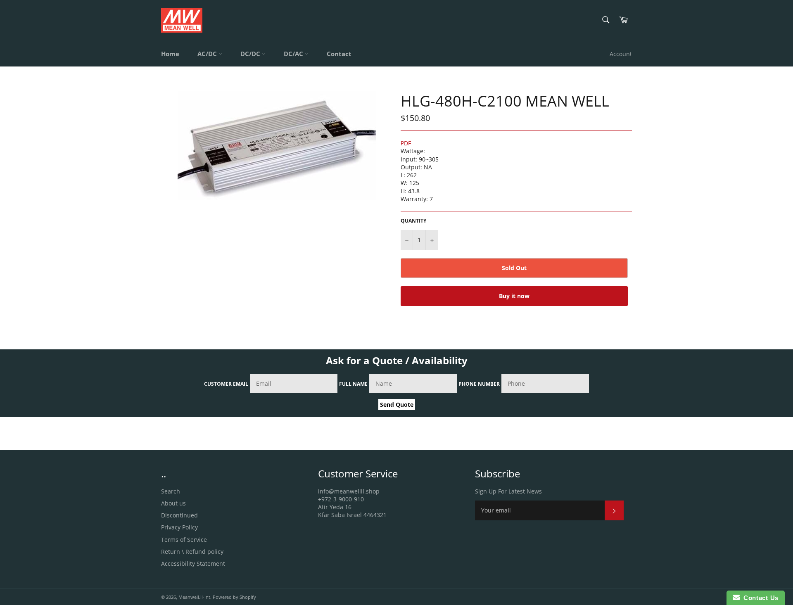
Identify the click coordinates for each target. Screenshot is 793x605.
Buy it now (514, 296)
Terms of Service (184, 539)
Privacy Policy (179, 527)
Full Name (353, 383)
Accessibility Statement (193, 563)
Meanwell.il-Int (194, 597)
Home (170, 54)
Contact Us (759, 597)
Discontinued (179, 515)
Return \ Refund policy (192, 551)
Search (170, 491)
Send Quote (396, 404)
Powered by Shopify (234, 597)
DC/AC (294, 54)
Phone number (479, 383)
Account (621, 54)
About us (173, 503)
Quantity (413, 221)
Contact (339, 54)
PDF (406, 143)
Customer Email (226, 383)
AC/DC (207, 54)
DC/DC (251, 54)
